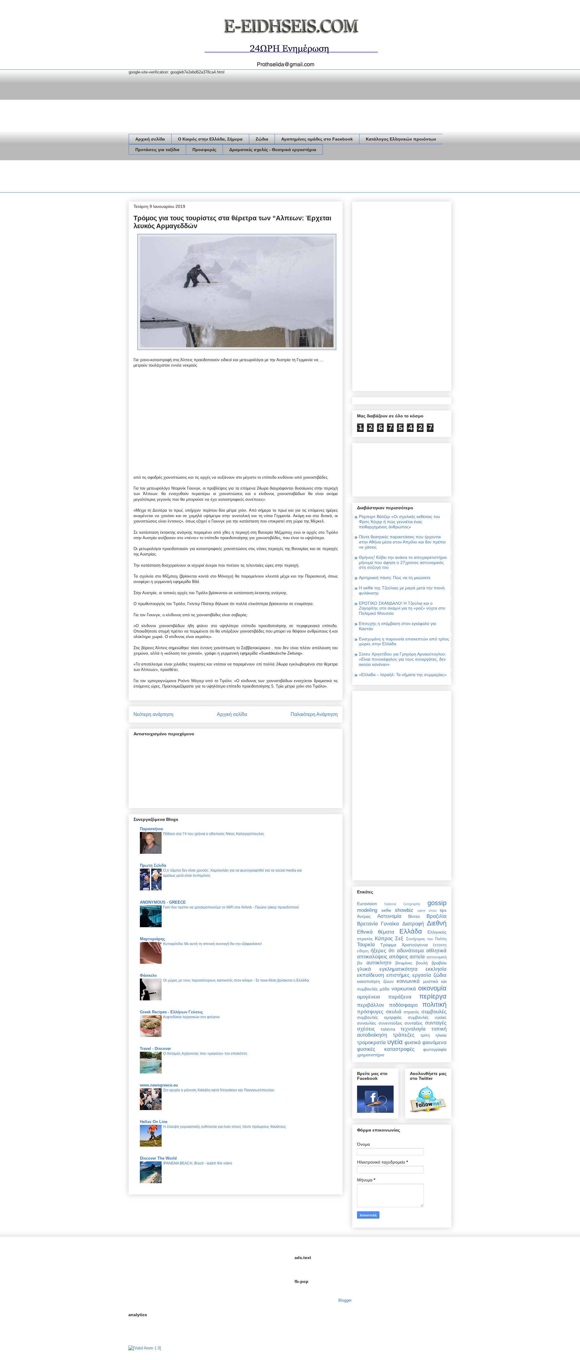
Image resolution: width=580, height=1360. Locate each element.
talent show (427, 910)
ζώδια (439, 975)
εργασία (421, 975)
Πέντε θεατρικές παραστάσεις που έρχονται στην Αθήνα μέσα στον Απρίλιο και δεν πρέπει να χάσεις (402, 541)
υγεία (395, 1042)
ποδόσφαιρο (403, 1005)
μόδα (384, 988)
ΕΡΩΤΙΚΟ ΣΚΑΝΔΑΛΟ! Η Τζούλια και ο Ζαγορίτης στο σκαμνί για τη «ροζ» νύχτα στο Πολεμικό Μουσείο (402, 608)
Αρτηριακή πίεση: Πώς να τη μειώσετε (394, 577)
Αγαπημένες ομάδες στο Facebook (317, 139)
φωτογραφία (434, 1049)
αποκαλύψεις (372, 957)
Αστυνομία (389, 916)
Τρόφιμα (388, 944)
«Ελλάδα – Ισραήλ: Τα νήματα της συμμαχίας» (402, 674)
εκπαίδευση (370, 975)
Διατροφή (413, 924)
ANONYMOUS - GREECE (163, 902)
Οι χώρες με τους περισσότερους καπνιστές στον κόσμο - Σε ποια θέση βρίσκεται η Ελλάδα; (236, 980)
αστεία (417, 957)
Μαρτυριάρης (152, 939)
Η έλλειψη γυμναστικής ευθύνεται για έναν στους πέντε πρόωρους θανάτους (224, 1127)
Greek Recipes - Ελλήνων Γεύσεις (171, 1012)
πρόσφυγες (370, 1012)
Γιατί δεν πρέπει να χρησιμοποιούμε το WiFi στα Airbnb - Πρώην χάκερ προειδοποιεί (231, 907)
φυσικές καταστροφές (385, 1049)
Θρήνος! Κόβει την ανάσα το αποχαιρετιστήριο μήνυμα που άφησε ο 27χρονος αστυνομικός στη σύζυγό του (403, 562)
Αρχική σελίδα (150, 139)
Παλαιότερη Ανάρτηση (314, 714)
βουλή (422, 962)
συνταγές (435, 1023)
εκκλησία (436, 969)
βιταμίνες (403, 962)
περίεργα (432, 996)
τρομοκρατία (371, 1042)
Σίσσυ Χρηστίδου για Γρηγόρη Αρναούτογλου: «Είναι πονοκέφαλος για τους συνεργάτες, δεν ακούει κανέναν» (402, 659)
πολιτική (434, 1004)
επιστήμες (398, 975)
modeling (367, 910)
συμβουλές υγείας (427, 1017)
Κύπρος (384, 938)
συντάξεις (413, 1023)
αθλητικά (436, 951)
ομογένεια (368, 997)
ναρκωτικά (404, 989)
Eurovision (367, 903)
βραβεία (439, 962)
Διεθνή (436, 923)
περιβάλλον (370, 1005)
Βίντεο (414, 916)
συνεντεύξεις (390, 1023)
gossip (436, 903)
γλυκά (364, 969)
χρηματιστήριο (370, 1054)
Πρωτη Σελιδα (153, 865)
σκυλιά (393, 1012)
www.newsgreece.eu (159, 1085)
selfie (386, 910)
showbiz (404, 910)
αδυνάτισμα (410, 951)
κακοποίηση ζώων (375, 981)
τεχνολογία (413, 1029)
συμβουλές (433, 1012)
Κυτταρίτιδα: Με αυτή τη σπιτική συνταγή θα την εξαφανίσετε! (212, 944)
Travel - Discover (155, 1048)
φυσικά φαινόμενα (425, 1042)
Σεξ (399, 938)
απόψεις (398, 957)
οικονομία (432, 988)
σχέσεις (366, 1029)
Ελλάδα (410, 931)
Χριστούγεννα (415, 944)
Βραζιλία (436, 916)
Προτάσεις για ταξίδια (157, 149)
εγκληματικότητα (398, 969)
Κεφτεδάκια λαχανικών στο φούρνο (191, 1017)
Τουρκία (366, 944)
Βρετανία (367, 924)
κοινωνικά (408, 981)
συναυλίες (366, 1023)
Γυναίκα (390, 924)
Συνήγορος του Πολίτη (426, 939)
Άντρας (364, 916)
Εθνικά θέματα (375, 932)
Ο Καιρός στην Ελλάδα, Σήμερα (210, 139)
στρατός (411, 1011)
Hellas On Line (153, 1121)
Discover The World (158, 1158)
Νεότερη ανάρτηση (153, 714)
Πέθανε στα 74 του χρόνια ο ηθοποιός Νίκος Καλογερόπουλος (213, 834)
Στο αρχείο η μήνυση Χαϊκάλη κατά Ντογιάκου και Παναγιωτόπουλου (218, 1090)
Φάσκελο (148, 975)
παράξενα (399, 997)
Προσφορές (204, 149)
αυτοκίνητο (378, 963)
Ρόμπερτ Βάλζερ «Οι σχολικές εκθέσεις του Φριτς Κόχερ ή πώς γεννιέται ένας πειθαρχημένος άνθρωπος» (399, 521)
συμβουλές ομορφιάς (379, 1017)
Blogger (344, 1300)
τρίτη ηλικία (433, 1035)
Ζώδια (262, 139)
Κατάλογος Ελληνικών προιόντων (401, 139)
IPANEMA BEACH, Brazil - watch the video (197, 1163)
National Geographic (402, 904)
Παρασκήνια (151, 829)
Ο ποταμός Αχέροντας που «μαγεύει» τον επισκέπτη (205, 1053)
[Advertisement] (239, 177)
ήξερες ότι (383, 951)
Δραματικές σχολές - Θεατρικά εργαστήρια (272, 149)
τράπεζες (403, 1035)
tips (443, 910)
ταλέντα (388, 1029)
